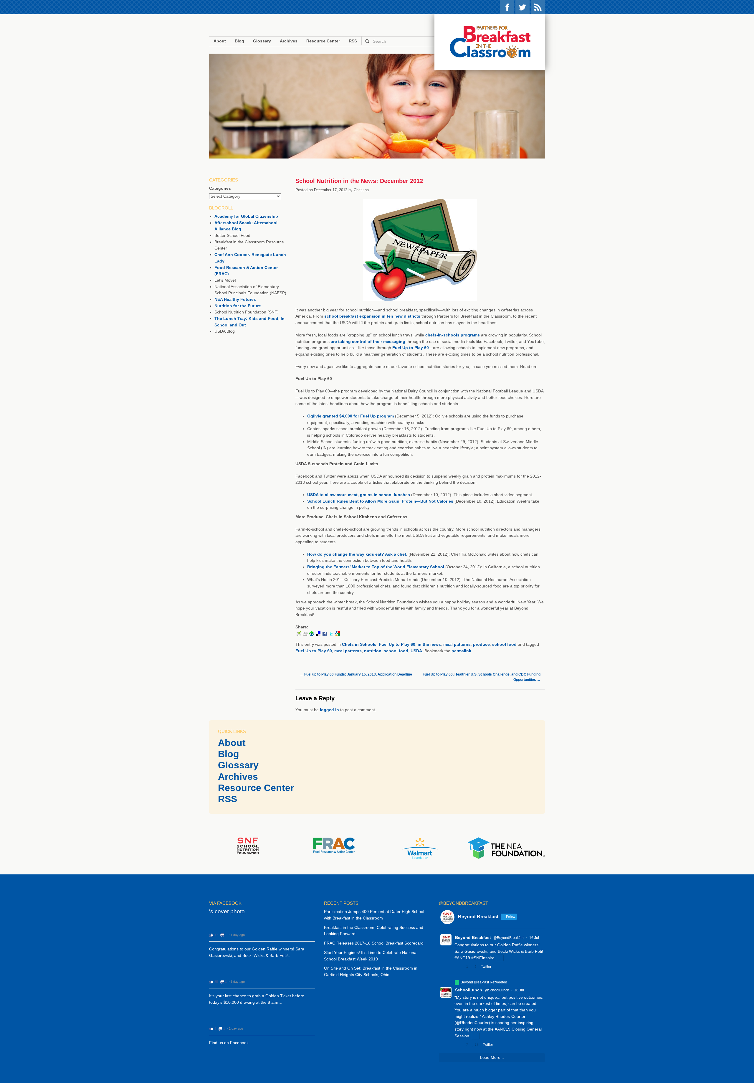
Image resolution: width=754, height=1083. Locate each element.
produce (481, 644)
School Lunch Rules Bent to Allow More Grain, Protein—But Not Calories (380, 501)
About (220, 41)
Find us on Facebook (229, 1042)
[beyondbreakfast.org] (489, 42)
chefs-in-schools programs (452, 335)
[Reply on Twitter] (457, 966)
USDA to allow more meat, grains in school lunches (358, 494)
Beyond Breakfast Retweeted (484, 982)
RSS (538, 7)
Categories (220, 188)
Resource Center (323, 41)
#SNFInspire (483, 957)
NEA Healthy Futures (235, 299)
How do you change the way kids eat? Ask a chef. (357, 554)
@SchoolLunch (497, 990)
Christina (361, 190)
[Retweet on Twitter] (457, 982)
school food (504, 644)
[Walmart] (420, 848)
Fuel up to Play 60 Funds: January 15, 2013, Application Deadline (356, 674)
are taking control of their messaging (368, 341)
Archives (288, 41)
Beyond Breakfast (473, 937)
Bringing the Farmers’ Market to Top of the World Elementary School (375, 566)
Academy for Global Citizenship (246, 216)
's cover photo (227, 911)
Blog (239, 41)
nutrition (372, 650)
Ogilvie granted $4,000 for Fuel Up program (350, 416)
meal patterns (457, 644)
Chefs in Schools (359, 644)
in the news (429, 644)
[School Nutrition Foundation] (248, 845)
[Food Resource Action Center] (333, 845)
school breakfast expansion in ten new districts (372, 316)
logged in (329, 709)
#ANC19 (462, 957)
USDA (416, 650)
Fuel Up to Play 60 (410, 347)
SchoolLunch (468, 990)
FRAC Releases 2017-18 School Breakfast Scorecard (374, 943)
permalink (461, 650)
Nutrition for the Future (237, 305)
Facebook (507, 7)
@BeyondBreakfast (508, 938)
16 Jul (534, 938)
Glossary (262, 41)
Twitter (522, 7)
